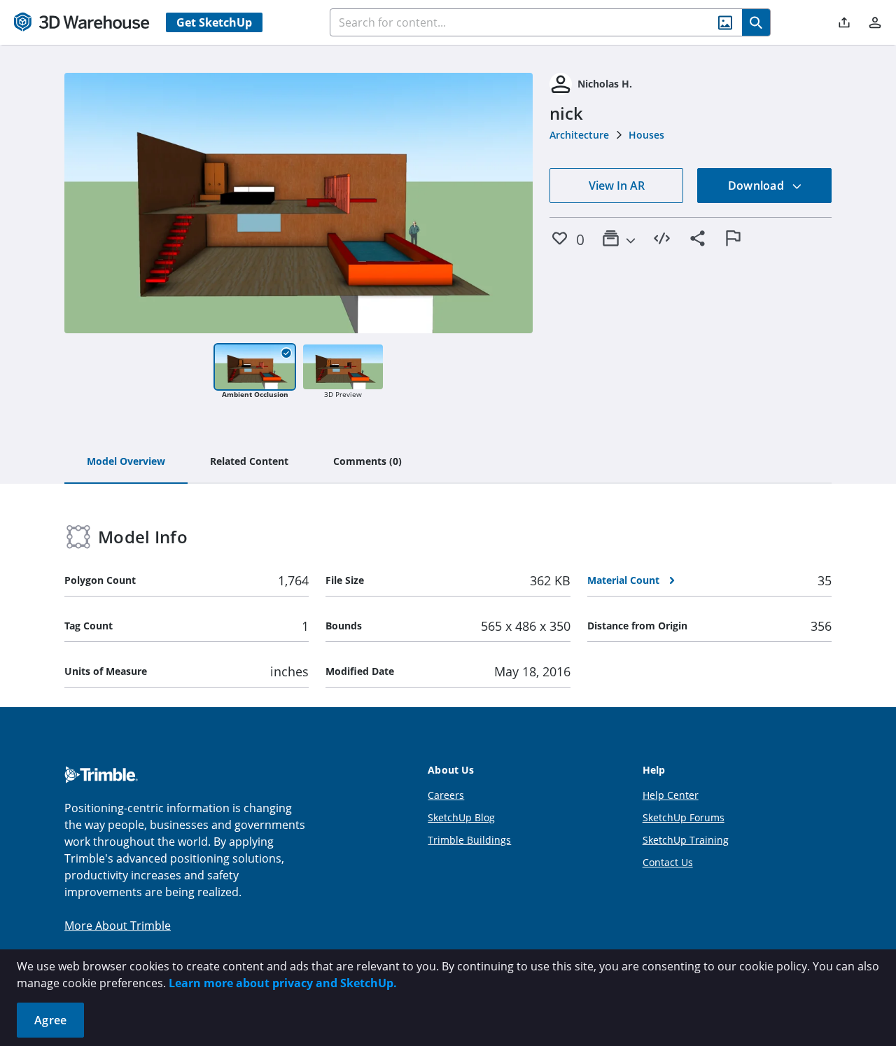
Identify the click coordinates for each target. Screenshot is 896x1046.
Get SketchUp (214, 22)
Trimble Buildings (469, 839)
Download (757, 185)
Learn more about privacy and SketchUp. (283, 983)
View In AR (617, 185)
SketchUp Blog (461, 817)
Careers (446, 795)
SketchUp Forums (683, 817)
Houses (646, 134)
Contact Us (668, 862)
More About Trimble (117, 925)
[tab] (126, 462)
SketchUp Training (686, 839)
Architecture (579, 134)
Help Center (671, 795)
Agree (50, 1020)
